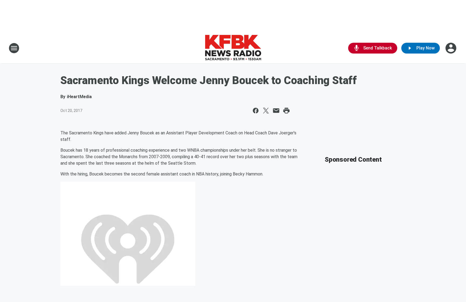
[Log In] (451, 48)
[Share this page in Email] (276, 110)
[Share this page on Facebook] (255, 110)
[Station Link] (233, 48)
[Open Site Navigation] (14, 48)
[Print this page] (286, 110)
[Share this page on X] (266, 110)
